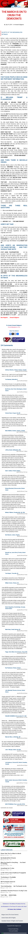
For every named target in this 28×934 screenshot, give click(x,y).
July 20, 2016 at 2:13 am (22, 491)
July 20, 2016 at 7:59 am (22, 630)
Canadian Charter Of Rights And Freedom (12, 921)
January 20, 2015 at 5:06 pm (21, 371)
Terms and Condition (13, 930)
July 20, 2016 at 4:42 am (22, 536)
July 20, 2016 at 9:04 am (22, 669)
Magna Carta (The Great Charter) (9, 914)
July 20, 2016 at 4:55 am (22, 555)
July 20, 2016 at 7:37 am (22, 609)
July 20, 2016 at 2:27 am (22, 513)
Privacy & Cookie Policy (13, 928)
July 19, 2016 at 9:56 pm (22, 414)
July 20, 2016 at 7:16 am (22, 574)
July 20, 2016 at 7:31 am (22, 584)
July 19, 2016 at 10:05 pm (21, 432)
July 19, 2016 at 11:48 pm (21, 451)
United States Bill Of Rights (8, 917)
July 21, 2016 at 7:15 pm (22, 805)
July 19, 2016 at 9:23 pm (22, 380)
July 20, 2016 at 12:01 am (21, 472)
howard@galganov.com (14, 327)
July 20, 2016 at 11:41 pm (21, 783)
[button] (25, 3)
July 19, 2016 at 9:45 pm (22, 391)
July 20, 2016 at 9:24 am (22, 693)
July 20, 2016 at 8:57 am (22, 653)
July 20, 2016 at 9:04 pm (22, 765)
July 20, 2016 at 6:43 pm (22, 751)
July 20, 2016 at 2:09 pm (22, 738)
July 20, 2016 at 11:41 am (21, 717)
